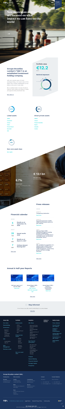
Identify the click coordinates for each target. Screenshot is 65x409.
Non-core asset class (19, 353)
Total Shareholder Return (34, 330)
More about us (10, 94)
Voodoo (36, 129)
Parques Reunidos (38, 122)
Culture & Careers (46, 321)
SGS (8, 131)
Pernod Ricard (10, 126)
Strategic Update (33, 363)
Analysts (31, 356)
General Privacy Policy (37, 400)
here (40, 407)
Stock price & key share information (34, 326)
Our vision (5, 323)
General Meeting (33, 359)
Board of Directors (7, 330)
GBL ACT (6, 342)
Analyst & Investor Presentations (56, 330)
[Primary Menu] (10, 2)
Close (63, 406)
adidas (8, 118)
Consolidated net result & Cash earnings (33, 351)
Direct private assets (19, 335)
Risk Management (6, 346)
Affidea (36, 118)
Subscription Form (56, 341)
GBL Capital (9, 152)
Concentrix (9, 120)
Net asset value (33, 344)
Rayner (36, 124)
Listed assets (19, 323)
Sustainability (7, 341)
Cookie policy (47, 400)
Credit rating (32, 348)
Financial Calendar (33, 361)
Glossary (31, 353)
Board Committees (7, 333)
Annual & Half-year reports (56, 326)
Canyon (36, 120)
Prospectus (31, 365)
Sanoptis (36, 126)
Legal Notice (27, 400)
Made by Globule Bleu (60, 400)
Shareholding (6, 325)
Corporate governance (7, 335)
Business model (7, 349)
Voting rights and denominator (33, 335)
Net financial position (32, 347)
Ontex (8, 124)
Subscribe (32, 311)
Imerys (8, 122)
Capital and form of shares (34, 332)
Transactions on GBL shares (33, 338)
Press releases (56, 323)
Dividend (32, 327)
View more (13, 251)
